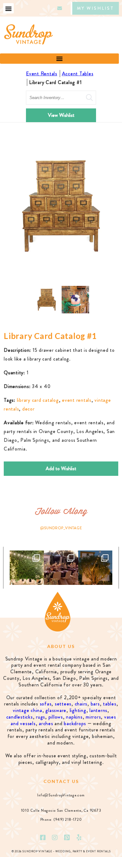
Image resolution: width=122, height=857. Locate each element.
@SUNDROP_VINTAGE (61, 528)
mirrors (93, 716)
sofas (46, 703)
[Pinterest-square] (67, 838)
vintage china (27, 710)
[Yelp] (79, 838)
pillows (55, 716)
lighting (78, 710)
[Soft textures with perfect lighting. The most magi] (27, 568)
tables (109, 703)
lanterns (98, 710)
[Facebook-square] (43, 838)
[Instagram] (55, 838)
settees (63, 703)
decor (28, 408)
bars (95, 703)
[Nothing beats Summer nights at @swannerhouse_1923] (95, 568)
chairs (81, 703)
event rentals (76, 400)
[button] (8, 8)
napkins (74, 716)
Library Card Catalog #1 (55, 82)
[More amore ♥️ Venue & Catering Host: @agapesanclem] (61, 568)
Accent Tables (78, 73)
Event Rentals (41, 73)
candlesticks (19, 716)
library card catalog (38, 400)
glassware (55, 710)
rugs (40, 716)
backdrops (75, 723)
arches (46, 723)
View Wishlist (61, 115)
